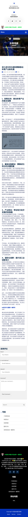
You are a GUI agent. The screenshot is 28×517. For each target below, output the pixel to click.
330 (18, 72)
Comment (3, 378)
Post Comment (6, 394)
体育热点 (6, 419)
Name (2, 351)
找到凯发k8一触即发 (9, 430)
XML (14, 500)
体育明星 (6, 423)
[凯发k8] (14, 27)
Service (13, 514)
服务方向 (6, 426)
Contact (19, 514)
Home (13, 45)
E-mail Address (4, 360)
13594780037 (14, 16)
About (8, 514)
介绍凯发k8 (7, 416)
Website (2, 369)
